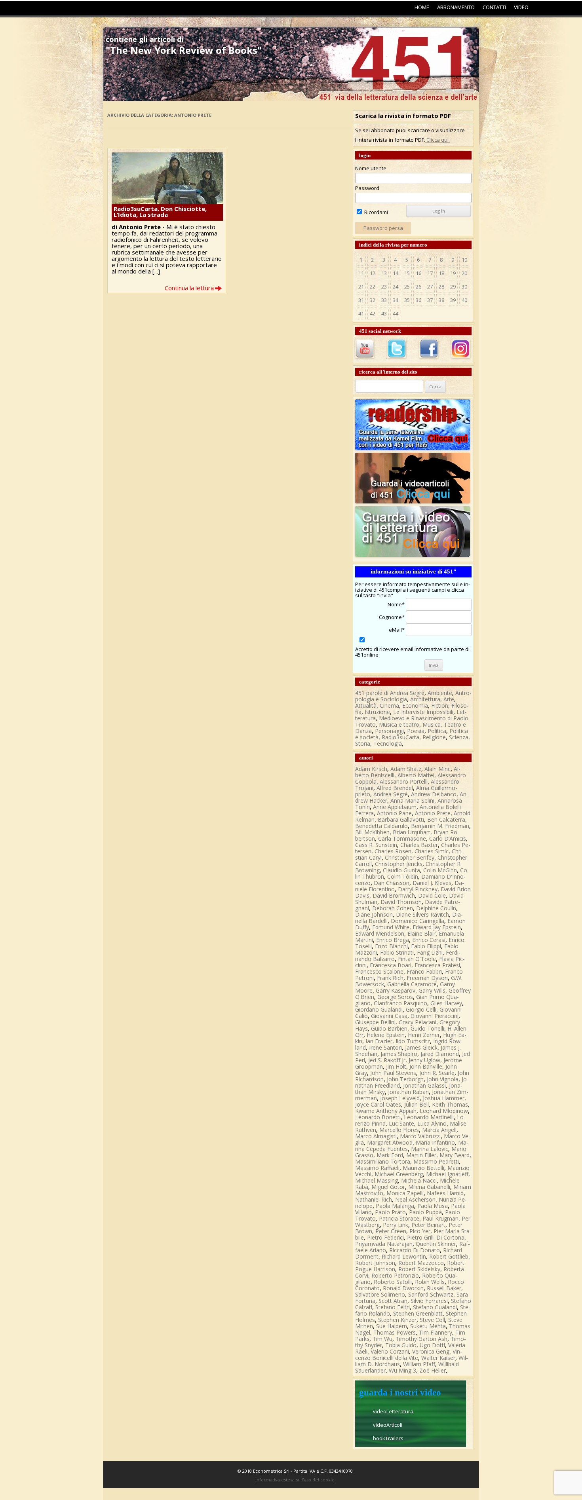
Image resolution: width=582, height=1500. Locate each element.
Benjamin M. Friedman (440, 826)
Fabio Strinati (397, 952)
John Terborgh (405, 1079)
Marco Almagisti (376, 1136)
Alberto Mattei (416, 775)
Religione (434, 737)
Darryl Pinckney (417, 889)
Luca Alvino (432, 1123)
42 (372, 313)
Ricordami (375, 212)
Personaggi (389, 731)
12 (372, 273)
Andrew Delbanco (433, 794)
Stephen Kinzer (397, 1319)
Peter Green (390, 1231)
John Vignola (442, 1079)
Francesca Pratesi (437, 965)
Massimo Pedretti (436, 1161)
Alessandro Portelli (404, 781)
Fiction (439, 705)
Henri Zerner (424, 1035)
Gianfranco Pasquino (400, 1003)
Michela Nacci (419, 1180)
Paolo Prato (390, 1212)
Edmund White (390, 927)
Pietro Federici (385, 1237)
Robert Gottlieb (448, 1256)
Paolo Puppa (425, 1212)
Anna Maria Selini (412, 800)
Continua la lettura (189, 288)
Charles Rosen (393, 851)
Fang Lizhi (430, 952)
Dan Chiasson (391, 883)
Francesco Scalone (379, 971)
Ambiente (440, 693)
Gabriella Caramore (412, 984)
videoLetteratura (393, 1411)
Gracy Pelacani (417, 1022)
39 (453, 300)
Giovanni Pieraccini (434, 1016)
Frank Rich (390, 978)
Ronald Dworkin (403, 1288)
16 (418, 273)
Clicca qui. (437, 139)
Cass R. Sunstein (376, 845)
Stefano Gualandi (435, 1307)
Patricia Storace (399, 1218)
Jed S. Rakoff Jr (386, 1060)
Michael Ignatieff (447, 1174)
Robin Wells (430, 1281)
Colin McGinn (440, 870)
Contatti (494, 7)
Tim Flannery (435, 1332)
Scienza (458, 737)
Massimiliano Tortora (382, 1161)
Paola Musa (432, 1205)
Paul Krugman (440, 1218)
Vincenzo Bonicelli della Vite (408, 1354)
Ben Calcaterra (446, 819)
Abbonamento (456, 7)
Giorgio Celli (421, 1009)
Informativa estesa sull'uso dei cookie (295, 1480)
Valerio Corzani (390, 1351)
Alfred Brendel (395, 788)
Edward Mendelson (379, 933)
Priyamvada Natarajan (384, 1243)
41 (361, 313)
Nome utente (370, 168)
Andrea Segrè (390, 794)
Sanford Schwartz (430, 1294)
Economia (415, 705)
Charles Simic (432, 851)
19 (453, 273)
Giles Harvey (446, 1003)
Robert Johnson (375, 1262)
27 (430, 286)
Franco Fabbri (424, 971)
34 (395, 300)
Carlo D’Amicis (447, 838)
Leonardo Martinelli (429, 1117)
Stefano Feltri (392, 1307)
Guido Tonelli (427, 1028)
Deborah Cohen (392, 908)
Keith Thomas (450, 1104)
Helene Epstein (386, 1035)
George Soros (395, 997)
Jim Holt (396, 1066)
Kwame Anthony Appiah (386, 1111)
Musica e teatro (399, 724)
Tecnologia (387, 743)
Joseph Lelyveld (400, 1098)
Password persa (383, 228)
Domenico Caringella (417, 921)
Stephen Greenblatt (418, 1313)
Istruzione (377, 712)
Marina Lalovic (429, 1149)
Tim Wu (382, 1338)
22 (372, 286)
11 (361, 273)
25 (407, 286)
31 (361, 300)
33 (384, 300)
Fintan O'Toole (417, 959)
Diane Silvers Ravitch (422, 914)
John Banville (425, 1066)
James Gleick (421, 1047)
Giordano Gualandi (379, 1009)
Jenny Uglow (424, 1060)
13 (384, 273)
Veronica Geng (430, 1351)
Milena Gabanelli (429, 1187)
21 (361, 286)
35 (407, 300)
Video (521, 7)
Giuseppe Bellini (375, 1022)
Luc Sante (401, 1123)
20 (464, 273)
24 (395, 286)
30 (464, 286)
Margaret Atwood (390, 1142)
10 (464, 259)
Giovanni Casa (389, 1016)
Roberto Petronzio (395, 1275)
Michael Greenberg (399, 1174)
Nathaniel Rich (373, 1199)
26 (418, 286)
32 (372, 300)
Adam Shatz (405, 769)
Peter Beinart (428, 1224)
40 (464, 300)
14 (395, 273)
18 (441, 273)
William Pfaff (419, 1364)
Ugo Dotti (432, 1345)
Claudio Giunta (401, 870)
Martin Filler (421, 1155)
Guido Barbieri (389, 1028)
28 (441, 286)
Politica (437, 731)
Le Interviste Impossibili (423, 712)
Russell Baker (444, 1288)
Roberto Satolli (393, 1281)
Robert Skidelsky (419, 1269)
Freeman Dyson (427, 978)
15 (407, 273)
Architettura (425, 699)
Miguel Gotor (388, 1187)
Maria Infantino (435, 1142)
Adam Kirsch (371, 769)
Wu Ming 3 (402, 1370)
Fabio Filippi (426, 946)
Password (367, 188)
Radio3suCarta (400, 737)
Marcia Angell (439, 1130)
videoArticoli (387, 1424)
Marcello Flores (399, 1130)
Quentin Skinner (436, 1243)
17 (430, 273)
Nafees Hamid (445, 1193)
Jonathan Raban (408, 1092)
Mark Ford (390, 1155)
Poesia (415, 731)
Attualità (366, 705)
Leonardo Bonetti (378, 1117)
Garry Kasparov (395, 990)
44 (395, 313)
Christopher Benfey (409, 857)
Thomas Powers (394, 1332)
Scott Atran (392, 1300)
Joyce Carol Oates (378, 1104)
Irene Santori (385, 1047)
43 (384, 313)
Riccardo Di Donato (414, 1250)
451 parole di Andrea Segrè (389, 693)
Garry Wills (431, 990)
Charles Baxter (419, 845)
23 (384, 286)
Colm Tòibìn (402, 876)
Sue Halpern (391, 1326)
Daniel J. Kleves (432, 883)
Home (422, 7)
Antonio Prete (433, 813)
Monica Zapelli (405, 1193)
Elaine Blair (421, 933)
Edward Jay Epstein (437, 927)
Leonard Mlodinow (444, 1111)
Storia (362, 743)
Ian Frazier (378, 1041)
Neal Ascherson (415, 1199)
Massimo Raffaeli (377, 1168)
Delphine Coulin (436, 908)
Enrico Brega (392, 940)
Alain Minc (437, 769)
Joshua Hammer (443, 1098)
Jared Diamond (439, 1054)
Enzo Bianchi (391, 946)
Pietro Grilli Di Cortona (435, 1237)
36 (418, 300)
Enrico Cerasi (428, 940)
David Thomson (401, 902)
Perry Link (395, 1224)
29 (453, 286)
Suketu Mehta (428, 1326)
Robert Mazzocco (421, 1262)
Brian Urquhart (411, 832)
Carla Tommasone (402, 838)
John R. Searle (437, 1073)
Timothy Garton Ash (421, 1338)
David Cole (432, 895)
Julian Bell (416, 1104)
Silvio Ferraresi (429, 1300)
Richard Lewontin (404, 1256)
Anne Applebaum (395, 807)
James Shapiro (398, 1054)
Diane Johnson (374, 914)
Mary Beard (454, 1155)
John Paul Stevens (393, 1073)
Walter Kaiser (438, 1357)
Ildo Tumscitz (413, 1041)
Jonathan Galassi (424, 1085)
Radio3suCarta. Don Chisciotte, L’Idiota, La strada (160, 211)
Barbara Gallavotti (401, 819)
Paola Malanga (395, 1205)
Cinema (389, 705)
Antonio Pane (394, 813)
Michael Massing (376, 1180)
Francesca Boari (390, 965)
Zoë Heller (432, 1370)
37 (430, 300)
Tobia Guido (401, 1345)
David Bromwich (394, 895)
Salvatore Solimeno (380, 1294)
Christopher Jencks (398, 864)
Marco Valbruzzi (420, 1136)
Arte (448, 699)
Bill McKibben (372, 832)
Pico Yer (419, 1231)
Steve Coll (432, 1319)
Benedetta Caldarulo (381, 826)
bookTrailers (388, 1438)
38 (441, 300)
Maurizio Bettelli (423, 1168)
